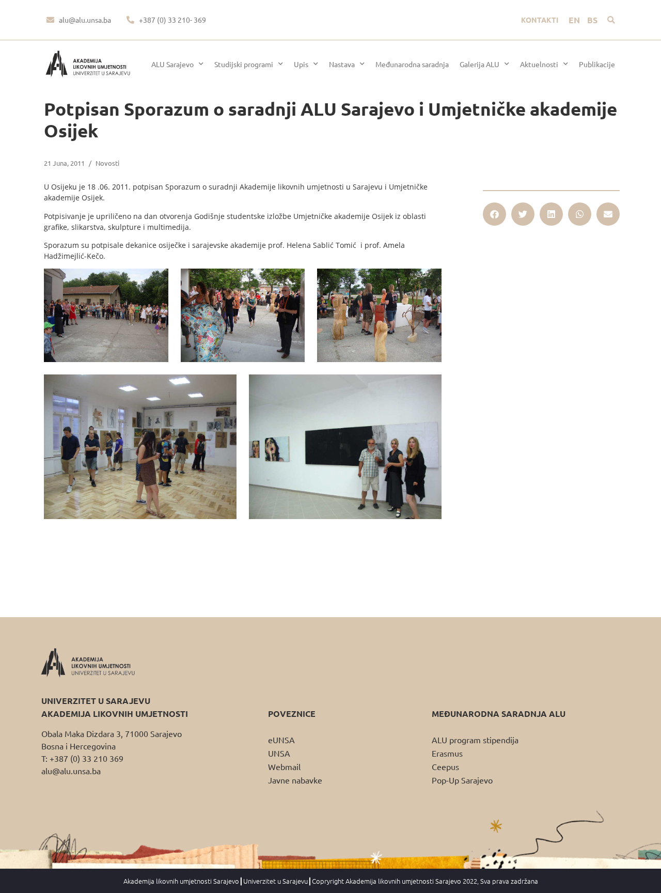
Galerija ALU (479, 64)
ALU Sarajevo (172, 64)
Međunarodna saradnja (412, 64)
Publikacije (597, 64)
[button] (611, 19)
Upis (301, 64)
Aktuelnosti (539, 64)
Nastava (342, 64)
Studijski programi (243, 64)
